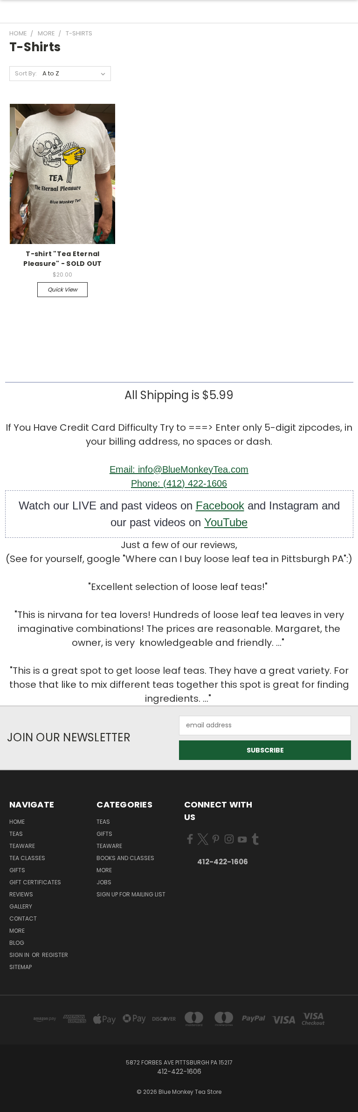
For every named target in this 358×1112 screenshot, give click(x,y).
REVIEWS (21, 894)
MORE (17, 931)
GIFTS (17, 870)
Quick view (62, 289)
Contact (23, 918)
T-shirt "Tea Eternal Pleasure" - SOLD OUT (62, 258)
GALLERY (20, 906)
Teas (16, 834)
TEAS (103, 822)
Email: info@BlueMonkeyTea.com (179, 469)
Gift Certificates (35, 882)
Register (55, 955)
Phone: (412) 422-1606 (179, 483)
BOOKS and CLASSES (125, 858)
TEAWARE (22, 846)
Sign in (20, 955)
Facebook (220, 505)
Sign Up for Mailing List (130, 894)
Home (17, 822)
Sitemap (20, 967)
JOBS (103, 882)
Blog (16, 943)
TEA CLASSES (27, 858)
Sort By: (26, 73)
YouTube (226, 522)
